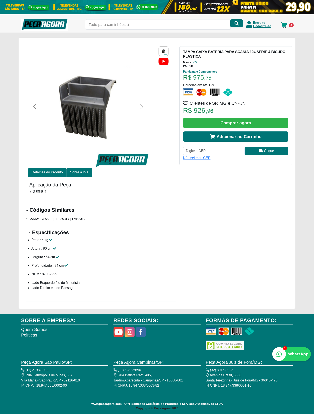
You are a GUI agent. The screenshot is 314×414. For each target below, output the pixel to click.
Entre (257, 22)
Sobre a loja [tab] (79, 172)
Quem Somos (34, 329)
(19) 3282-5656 (129, 370)
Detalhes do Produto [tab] (47, 172)
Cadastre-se (262, 26)
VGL (195, 62)
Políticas (29, 335)
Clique (268, 151)
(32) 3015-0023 (221, 370)
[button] (34, 106)
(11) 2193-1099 (36, 370)
